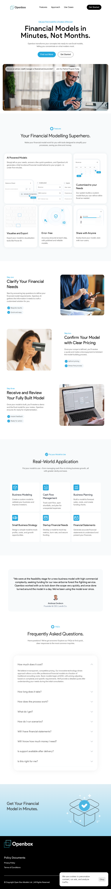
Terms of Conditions (12, 867)
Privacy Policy (9, 863)
